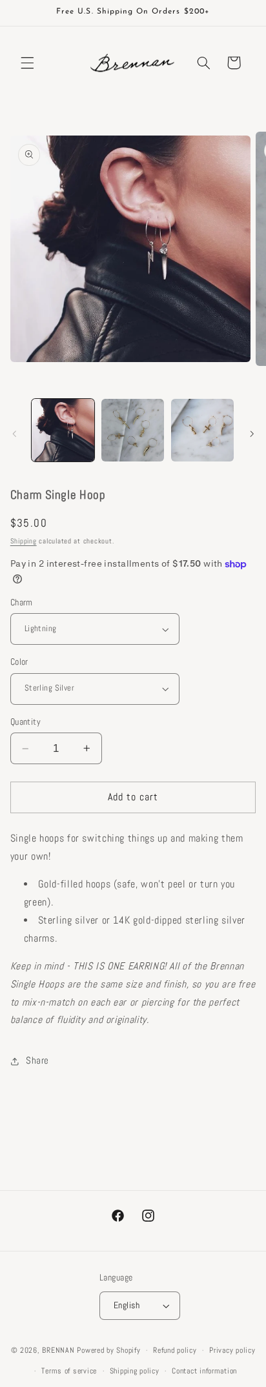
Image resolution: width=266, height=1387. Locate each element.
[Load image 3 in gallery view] (202, 430)
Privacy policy (232, 1350)
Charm (21, 602)
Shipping (23, 541)
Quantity (25, 721)
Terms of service (69, 1370)
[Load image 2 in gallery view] (132, 430)
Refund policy (175, 1350)
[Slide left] (14, 434)
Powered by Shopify (108, 1350)
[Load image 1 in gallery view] (63, 430)
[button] (27, 62)
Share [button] (37, 1060)
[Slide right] (252, 434)
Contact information (204, 1370)
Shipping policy (134, 1370)
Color (19, 661)
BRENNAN (58, 1350)
